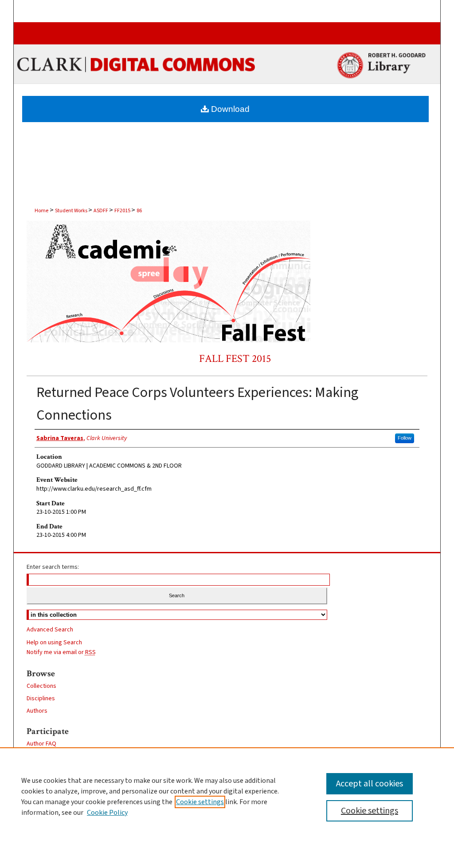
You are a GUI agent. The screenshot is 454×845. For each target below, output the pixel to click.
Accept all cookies (369, 784)
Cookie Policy (107, 812)
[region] (227, 796)
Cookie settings (200, 802)
